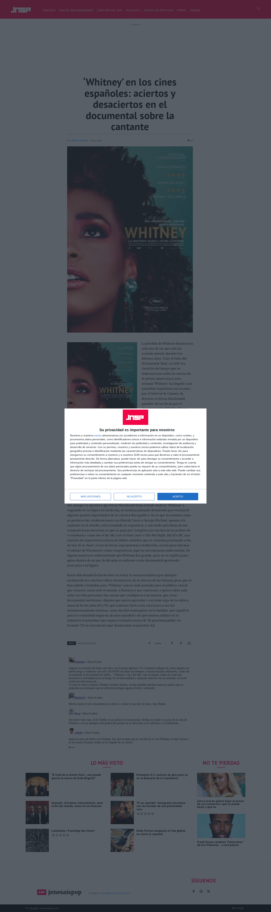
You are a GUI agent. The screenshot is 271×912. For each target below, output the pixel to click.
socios (98, 435)
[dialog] (135, 456)
